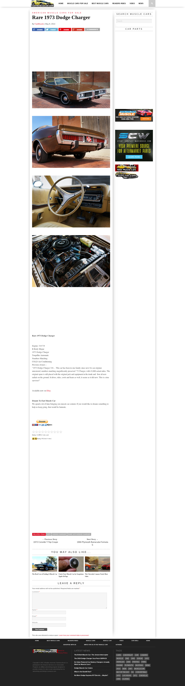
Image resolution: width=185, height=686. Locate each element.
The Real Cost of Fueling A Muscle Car (44, 574)
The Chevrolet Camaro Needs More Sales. (96, 575)
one (127, 658)
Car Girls (134, 640)
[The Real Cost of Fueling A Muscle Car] (44, 571)
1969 (133, 658)
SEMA (147, 665)
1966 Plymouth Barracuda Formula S (92, 543)
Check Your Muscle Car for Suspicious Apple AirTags (71, 575)
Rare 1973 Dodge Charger (79, 534)
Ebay (49, 390)
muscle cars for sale (77, 3)
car (136, 655)
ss (132, 672)
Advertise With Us (69, 644)
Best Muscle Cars (100, 3)
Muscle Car (107, 640)
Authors (119, 644)
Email (34, 616)
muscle (120, 658)
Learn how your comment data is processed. (74, 635)
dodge (140, 658)
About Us (61, 651)
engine (119, 665)
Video (132, 3)
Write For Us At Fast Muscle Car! (96, 644)
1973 (48, 534)
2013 (118, 669)
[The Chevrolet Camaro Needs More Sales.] (97, 571)
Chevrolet (128, 655)
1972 (118, 675)
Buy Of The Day (123, 672)
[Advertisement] (71, 52)
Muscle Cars (90, 640)
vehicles (120, 662)
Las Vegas (127, 675)
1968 (128, 662)
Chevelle (143, 675)
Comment (36, 592)
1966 (118, 679)
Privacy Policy (62, 653)
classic (126, 679)
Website (35, 622)
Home (61, 3)
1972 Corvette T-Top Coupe (45, 542)
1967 (130, 669)
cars (119, 655)
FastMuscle (39, 24)
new (124, 669)
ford (144, 662)
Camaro (144, 655)
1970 (147, 658)
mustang (139, 665)
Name (34, 610)
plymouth (129, 665)
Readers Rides (119, 3)
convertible (141, 672)
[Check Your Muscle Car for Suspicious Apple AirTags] (71, 571)
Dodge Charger (59, 534)
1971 (135, 675)
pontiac (136, 662)
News (141, 3)
